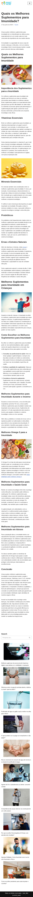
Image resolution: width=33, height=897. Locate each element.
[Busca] (30, 637)
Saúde (16, 24)
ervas (24, 247)
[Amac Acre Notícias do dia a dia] (6, 3)
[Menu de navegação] (30, 3)
